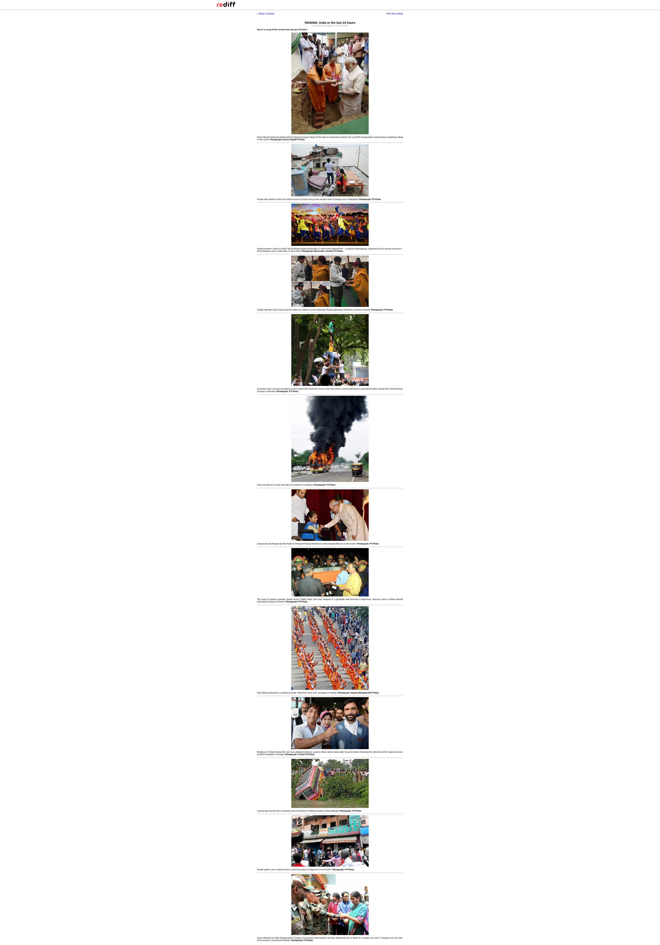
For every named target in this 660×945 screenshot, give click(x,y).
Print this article (394, 13)
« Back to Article (265, 13)
